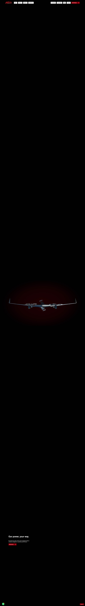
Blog (64, 2)
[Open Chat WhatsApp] (3, 604)
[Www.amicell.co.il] (8, 3)
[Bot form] (75, 3)
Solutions (25, 2)
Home (16, 2)
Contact (68, 2)
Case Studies (59, 2)
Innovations (53, 2)
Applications (31, 2)
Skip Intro (82, 604)
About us (20, 2)
